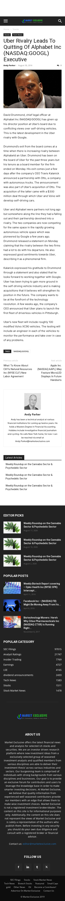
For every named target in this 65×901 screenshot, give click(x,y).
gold (8, 887)
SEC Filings (15, 879)
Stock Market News (42, 879)
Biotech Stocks (25, 883)
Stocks (16, 29)
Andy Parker (9, 65)
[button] (5, 21)
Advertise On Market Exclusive (25, 890)
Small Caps (52, 883)
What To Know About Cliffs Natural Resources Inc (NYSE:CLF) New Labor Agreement (17, 371)
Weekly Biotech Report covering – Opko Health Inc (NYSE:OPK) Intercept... (42, 587)
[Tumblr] (37, 867)
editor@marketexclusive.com (39, 843)
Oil (29, 887)
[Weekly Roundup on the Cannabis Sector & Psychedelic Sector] (12, 527)
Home (6, 29)
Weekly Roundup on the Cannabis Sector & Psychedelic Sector (29, 466)
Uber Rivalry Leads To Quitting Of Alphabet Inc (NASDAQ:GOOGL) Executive (32, 50)
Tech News (17, 34)
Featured (39, 883)
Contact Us (49, 890)
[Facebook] (18, 867)
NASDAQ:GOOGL (21, 351)
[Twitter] (46, 867)
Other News (19, 887)
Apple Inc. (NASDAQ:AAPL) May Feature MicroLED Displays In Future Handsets (49, 373)
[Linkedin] (27, 867)
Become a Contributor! (45, 887)
